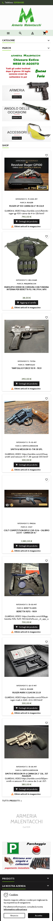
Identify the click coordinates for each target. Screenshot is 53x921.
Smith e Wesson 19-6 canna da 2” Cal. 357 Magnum (26, 774)
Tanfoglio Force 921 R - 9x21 (26, 368)
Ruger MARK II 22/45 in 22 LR (26, 692)
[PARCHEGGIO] (26, 848)
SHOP (5, 145)
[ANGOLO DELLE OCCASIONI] (26, 111)
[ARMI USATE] (26, 863)
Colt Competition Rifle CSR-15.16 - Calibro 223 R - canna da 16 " (26, 531)
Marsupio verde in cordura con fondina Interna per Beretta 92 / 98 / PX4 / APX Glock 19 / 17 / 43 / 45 (26, 289)
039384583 (19, 2)
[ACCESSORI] (26, 132)
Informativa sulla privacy (15, 909)
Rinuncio (14, 915)
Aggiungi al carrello (26, 302)
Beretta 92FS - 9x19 (26, 611)
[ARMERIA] (26, 90)
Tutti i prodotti (12, 801)
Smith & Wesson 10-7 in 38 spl (27, 449)
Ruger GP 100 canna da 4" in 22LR (26, 206)
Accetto (38, 915)
